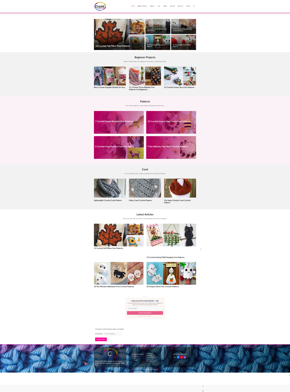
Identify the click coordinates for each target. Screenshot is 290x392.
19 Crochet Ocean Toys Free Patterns (179, 87)
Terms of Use (149, 359)
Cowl (158, 6)
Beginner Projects (142, 6)
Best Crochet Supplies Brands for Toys (109, 87)
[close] (203, 386)
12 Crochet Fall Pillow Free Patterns (108, 248)
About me (180, 6)
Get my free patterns (145, 313)
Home (132, 6)
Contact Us (150, 353)
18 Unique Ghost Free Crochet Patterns (163, 287)
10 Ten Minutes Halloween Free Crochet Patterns (114, 287)
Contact (188, 6)
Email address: (99, 333)
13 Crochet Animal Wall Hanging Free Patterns (165, 257)
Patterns (152, 6)
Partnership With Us (151, 361)
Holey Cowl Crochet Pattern (140, 200)
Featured (172, 6)
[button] (194, 6)
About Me (149, 355)
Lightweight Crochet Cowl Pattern (108, 200)
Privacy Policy (150, 357)
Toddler (165, 6)
